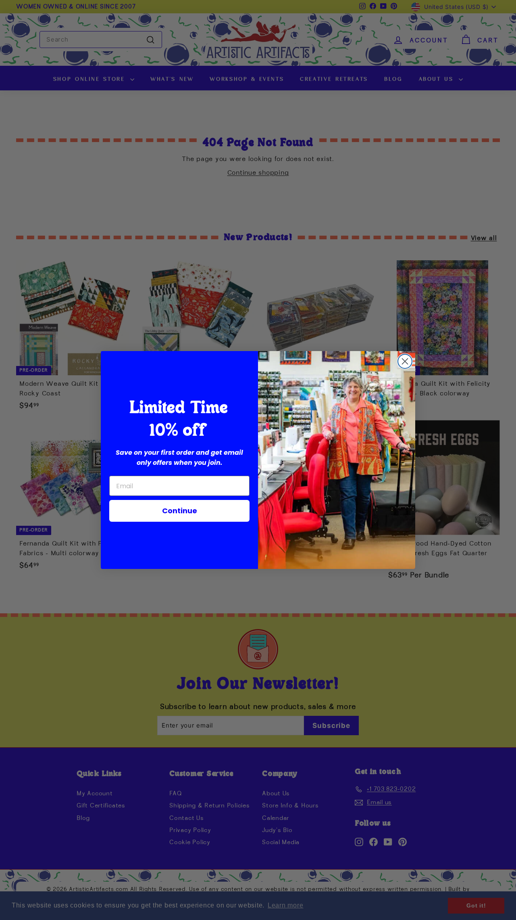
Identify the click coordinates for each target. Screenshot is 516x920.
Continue (179, 511)
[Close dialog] (405, 361)
